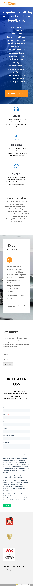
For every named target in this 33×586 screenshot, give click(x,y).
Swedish (21, 584)
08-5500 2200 (11, 575)
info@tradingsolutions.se (14, 577)
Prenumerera (8, 364)
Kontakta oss (16, 93)
